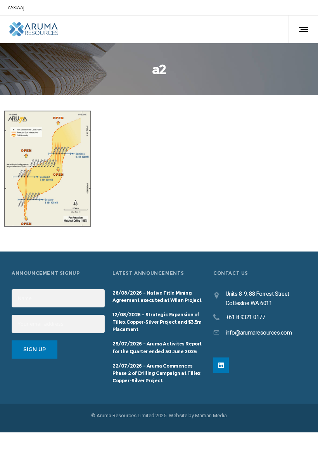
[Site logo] (34, 29)
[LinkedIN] (221, 365)
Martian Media (211, 415)
